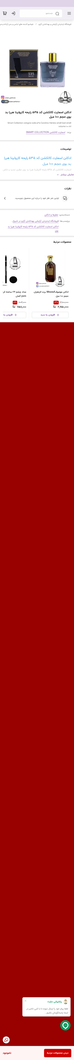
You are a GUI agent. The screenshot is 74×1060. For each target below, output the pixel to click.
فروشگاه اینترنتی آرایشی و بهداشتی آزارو (55, 24)
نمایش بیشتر (67, 174)
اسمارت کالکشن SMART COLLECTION (45, 132)
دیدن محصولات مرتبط (57, 1053)
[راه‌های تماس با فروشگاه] (6, 1039)
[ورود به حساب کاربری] (14, 13)
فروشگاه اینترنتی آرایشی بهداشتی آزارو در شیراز (36, 221)
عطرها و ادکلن (51, 215)
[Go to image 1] (6, 101)
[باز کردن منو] (68, 13)
